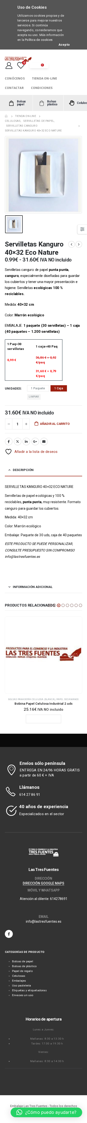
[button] (50, 605)
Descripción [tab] (23, 470)
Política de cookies (38, 40)
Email (44, 441)
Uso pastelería (21, 985)
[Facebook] (9, 934)
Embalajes (19, 980)
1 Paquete (38, 388)
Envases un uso (22, 995)
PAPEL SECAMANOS (55, 699)
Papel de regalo (22, 971)
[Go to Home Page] (6, 116)
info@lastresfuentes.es (43, 921)
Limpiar (34, 396)
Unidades (13, 388)
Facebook (9, 441)
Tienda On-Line (44, 78)
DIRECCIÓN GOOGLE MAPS (43, 883)
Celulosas (18, 976)
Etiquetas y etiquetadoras (29, 990)
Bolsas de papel (22, 961)
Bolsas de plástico (24, 966)
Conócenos (15, 78)
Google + (35, 441)
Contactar (14, 88)
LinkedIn (26, 441)
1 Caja (58, 388)
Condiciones (41, 88)
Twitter (18, 441)
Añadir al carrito (55, 424)
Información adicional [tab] (32, 587)
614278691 (58, 899)
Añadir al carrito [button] (33, 718)
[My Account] (9, 65)
